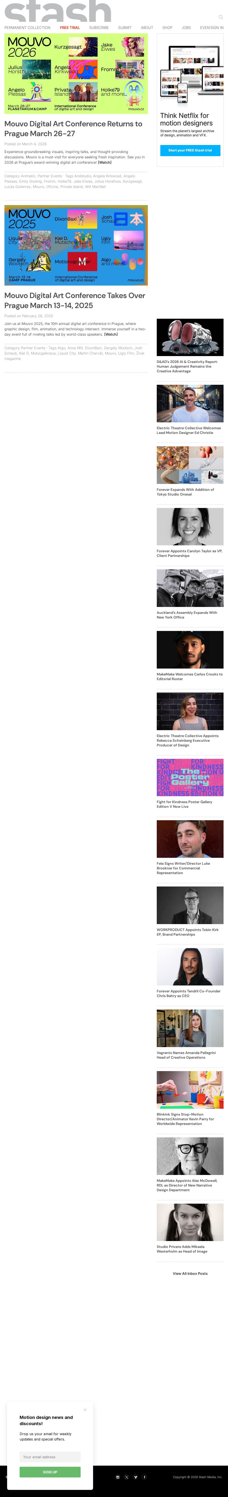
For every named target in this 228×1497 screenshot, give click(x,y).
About (147, 27)
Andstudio (82, 176)
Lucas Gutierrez (17, 186)
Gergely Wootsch (118, 348)
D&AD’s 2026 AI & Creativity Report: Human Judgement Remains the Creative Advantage (187, 366)
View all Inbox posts (190, 1273)
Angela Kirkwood (107, 176)
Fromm (49, 181)
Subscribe (99, 27)
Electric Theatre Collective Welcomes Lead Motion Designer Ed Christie (189, 430)
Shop (167, 27)
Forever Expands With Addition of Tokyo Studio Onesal (185, 492)
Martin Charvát (90, 353)
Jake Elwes (82, 181)
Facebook (144, 1477)
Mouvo (38, 186)
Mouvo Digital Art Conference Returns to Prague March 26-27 (73, 129)
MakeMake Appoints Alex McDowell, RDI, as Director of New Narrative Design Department (187, 1185)
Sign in (217, 27)
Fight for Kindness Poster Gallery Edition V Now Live (184, 804)
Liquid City (67, 353)
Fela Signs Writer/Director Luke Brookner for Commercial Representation (183, 868)
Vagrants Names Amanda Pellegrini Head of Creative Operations (186, 1055)
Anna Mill (75, 348)
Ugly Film (126, 353)
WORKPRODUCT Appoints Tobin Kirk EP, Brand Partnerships (188, 932)
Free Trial (70, 27)
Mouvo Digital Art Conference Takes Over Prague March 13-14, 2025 (74, 300)
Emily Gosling (30, 181)
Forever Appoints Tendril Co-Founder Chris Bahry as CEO (188, 993)
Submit (125, 27)
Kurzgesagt (132, 181)
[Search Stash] (220, 16)
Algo (61, 348)
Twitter (126, 1477)
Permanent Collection (27, 27)
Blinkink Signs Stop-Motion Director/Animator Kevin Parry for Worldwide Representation (185, 1119)
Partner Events (50, 176)
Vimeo (135, 1477)
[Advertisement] (76, 408)
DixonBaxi (93, 348)
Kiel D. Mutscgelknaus (37, 353)
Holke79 (64, 181)
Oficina (52, 186)
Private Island (71, 186)
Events (207, 27)
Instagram (117, 1477)
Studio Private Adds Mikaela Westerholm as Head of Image (182, 1249)
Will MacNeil (95, 186)
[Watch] (105, 162)
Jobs (186, 27)
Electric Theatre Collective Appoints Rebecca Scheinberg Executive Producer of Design (188, 740)
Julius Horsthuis (107, 181)
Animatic (28, 176)
